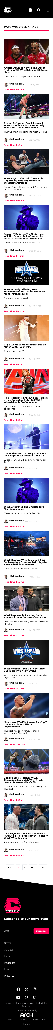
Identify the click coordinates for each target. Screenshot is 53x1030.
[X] (26, 989)
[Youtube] (18, 997)
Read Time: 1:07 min (14, 420)
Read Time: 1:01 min (14, 311)
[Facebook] (18, 989)
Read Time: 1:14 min (14, 256)
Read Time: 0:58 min (14, 744)
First (10, 867)
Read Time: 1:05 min (14, 473)
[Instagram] (35, 989)
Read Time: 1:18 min (14, 526)
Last (43, 867)
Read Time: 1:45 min (14, 145)
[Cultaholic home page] (16, 10)
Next (33, 867)
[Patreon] (26, 997)
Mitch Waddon (16, 84)
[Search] (39, 10)
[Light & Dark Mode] (30, 10)
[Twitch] (35, 997)
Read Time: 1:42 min (14, 855)
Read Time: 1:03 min (14, 800)
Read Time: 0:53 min (14, 635)
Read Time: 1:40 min (14, 582)
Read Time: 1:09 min (14, 90)
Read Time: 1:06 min (14, 201)
